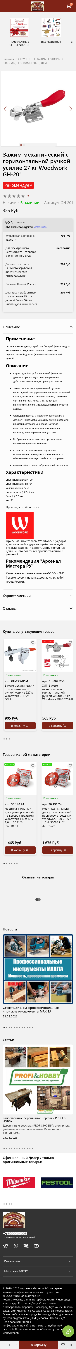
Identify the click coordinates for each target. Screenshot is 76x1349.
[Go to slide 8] (22, 1027)
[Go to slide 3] (9, 1027)
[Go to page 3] (9, 738)
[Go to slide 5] (14, 1027)
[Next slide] (70, 109)
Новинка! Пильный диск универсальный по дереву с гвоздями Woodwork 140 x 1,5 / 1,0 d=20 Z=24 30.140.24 (19, 817)
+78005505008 (15, 1233)
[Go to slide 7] (19, 1027)
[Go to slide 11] (29, 1027)
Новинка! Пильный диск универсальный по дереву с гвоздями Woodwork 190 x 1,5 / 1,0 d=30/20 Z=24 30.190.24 (56, 817)
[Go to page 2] (6, 738)
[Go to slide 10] (27, 1027)
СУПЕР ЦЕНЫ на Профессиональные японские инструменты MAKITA (31, 1009)
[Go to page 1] (4, 738)
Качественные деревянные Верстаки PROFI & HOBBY (34, 1119)
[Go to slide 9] (24, 1027)
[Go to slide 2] (24, 145)
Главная (8, 59)
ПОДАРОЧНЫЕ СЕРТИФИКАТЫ (19, 43)
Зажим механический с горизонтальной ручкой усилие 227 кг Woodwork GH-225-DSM (19, 692)
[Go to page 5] (14, 863)
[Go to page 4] (11, 863)
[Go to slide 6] (17, 1027)
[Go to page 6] (17, 863)
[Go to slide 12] (32, 1027)
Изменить (40, 227)
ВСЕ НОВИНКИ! (51, 41)
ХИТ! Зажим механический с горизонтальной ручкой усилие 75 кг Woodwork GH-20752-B (57, 692)
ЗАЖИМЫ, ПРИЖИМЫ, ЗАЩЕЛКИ (25, 63)
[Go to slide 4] (11, 1027)
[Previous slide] (5, 109)
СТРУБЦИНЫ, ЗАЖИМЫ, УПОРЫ (39, 59)
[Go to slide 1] (21, 145)
